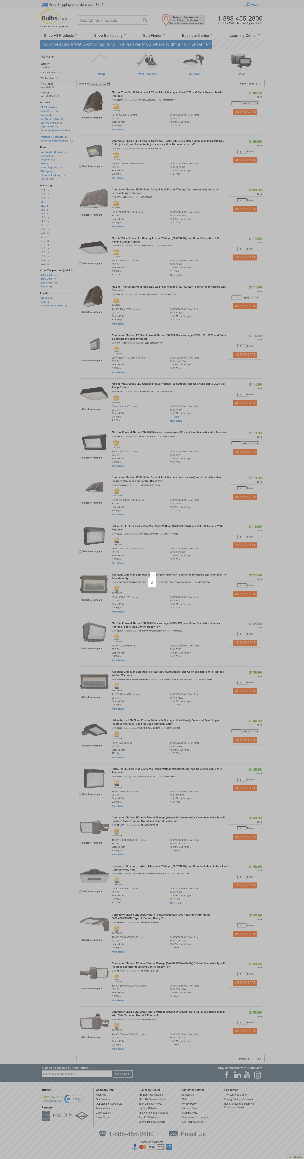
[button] (153, 575)
